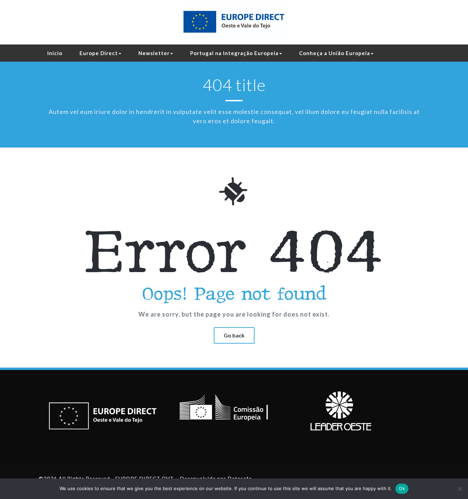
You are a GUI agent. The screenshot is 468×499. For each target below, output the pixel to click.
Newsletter (154, 53)
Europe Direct (98, 53)
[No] (459, 488)
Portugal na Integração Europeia (234, 53)
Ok (402, 488)
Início (54, 53)
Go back (234, 335)
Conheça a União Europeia (334, 53)
